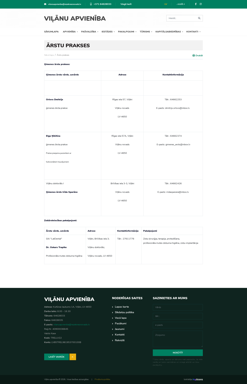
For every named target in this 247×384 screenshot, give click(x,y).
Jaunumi (119, 329)
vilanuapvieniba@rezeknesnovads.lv (64, 4)
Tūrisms (145, 31)
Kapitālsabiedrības (168, 31)
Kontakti (192, 31)
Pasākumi (120, 323)
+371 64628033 (102, 4)
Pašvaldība (89, 31)
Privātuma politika (102, 379)
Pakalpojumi (126, 31)
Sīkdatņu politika (124, 312)
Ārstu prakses (63, 55)
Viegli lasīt (126, 4)
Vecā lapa (121, 318)
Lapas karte (122, 306)
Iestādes (107, 31)
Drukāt (199, 55)
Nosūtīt (178, 352)
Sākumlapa (51, 31)
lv (166, 4)
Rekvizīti (120, 340)
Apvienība (69, 31)
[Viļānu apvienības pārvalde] (76, 17)
